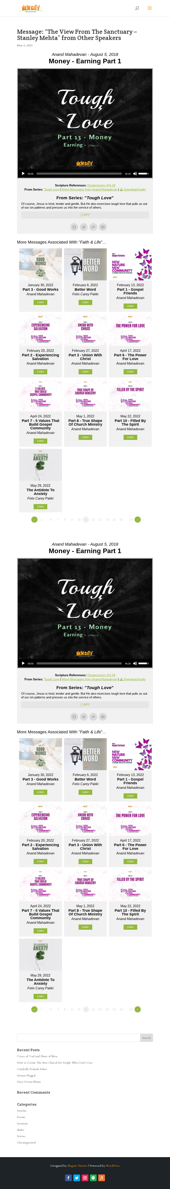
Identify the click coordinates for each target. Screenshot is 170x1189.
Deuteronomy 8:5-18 (101, 185)
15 (114, 519)
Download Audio (135, 189)
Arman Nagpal (26, 1075)
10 (79, 519)
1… (43, 519)
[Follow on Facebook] (68, 1178)
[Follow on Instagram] (85, 1178)
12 (93, 519)
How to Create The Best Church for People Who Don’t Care (55, 1063)
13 (100, 519)
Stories (21, 1136)
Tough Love (52, 189)
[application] (85, 173)
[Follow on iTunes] (101, 1178)
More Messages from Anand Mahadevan (89, 189)
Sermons (22, 1123)
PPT (87, 215)
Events (21, 1117)
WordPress (113, 1166)
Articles (22, 1111)
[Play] (23, 174)
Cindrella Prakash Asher (32, 1069)
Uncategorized (26, 1143)
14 (107, 519)
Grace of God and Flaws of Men (37, 1056)
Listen (40, 302)
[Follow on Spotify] (93, 1178)
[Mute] (135, 174)
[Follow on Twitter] (76, 1178)
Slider (20, 1130)
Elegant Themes (77, 1166)
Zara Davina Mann (29, 1082)
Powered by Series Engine (137, 531)
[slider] (79, 174)
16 (121, 519)
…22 (130, 519)
